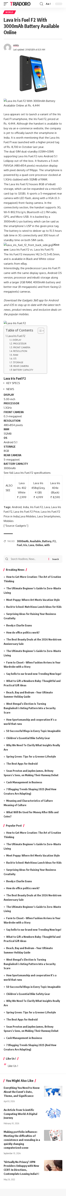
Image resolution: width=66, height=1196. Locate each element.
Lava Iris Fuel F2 (16, 335)
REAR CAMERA (21, 366)
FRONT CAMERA (21, 347)
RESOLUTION (20, 351)
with (47, 545)
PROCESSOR (19, 343)
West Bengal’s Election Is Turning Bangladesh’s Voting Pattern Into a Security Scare (30, 708)
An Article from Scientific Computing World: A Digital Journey (20, 1113)
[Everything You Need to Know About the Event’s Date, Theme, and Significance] (53, 1091)
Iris (25, 545)
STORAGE (18, 362)
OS (14, 358)
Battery (46, 541)
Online (39, 545)
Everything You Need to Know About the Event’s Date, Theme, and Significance (22, 1091)
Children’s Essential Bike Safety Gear (28, 738)
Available (35, 541)
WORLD (9, 12)
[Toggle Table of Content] (39, 331)
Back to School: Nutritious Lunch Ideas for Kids (34, 606)
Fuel (19, 545)
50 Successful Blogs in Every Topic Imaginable (33, 731)
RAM (15, 354)
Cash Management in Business (24, 782)
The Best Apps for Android (22, 763)
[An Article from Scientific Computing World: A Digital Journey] (53, 1113)
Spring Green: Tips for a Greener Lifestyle (31, 756)
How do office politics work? (23, 632)
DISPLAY (17, 339)
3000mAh (23, 541)
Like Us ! (11, 1058)
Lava (31, 545)
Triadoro (20, 4)
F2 (54, 541)
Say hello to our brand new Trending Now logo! (33, 673)
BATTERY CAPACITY (23, 369)
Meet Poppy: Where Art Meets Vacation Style (33, 599)
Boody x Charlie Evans (19, 625)
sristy (16, 45)
